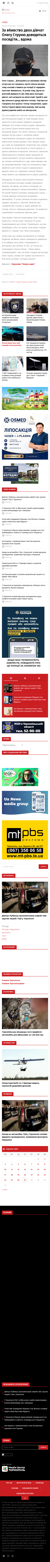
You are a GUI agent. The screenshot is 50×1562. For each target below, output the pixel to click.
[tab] (11, 678)
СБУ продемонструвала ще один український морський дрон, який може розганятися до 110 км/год (36, 347)
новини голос (8, 274)
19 (18, 1175)
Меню (44, 11)
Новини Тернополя (11, 980)
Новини (4, 22)
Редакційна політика (25, 1493)
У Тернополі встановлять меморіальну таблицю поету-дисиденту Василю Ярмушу (24, 586)
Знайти (43, 867)
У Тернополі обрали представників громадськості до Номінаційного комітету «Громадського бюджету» (23, 531)
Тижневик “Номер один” (23, 264)
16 (45, 1170)
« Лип (4, 1189)
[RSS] (13, 3)
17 (5, 1175)
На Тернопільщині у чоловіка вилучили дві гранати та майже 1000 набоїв (23, 575)
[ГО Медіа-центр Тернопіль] (25, 1468)
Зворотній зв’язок (24, 1483)
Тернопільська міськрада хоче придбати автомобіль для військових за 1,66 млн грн (22, 1033)
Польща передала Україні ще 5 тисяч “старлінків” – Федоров (36, 375)
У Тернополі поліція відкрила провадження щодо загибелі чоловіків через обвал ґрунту (21, 597)
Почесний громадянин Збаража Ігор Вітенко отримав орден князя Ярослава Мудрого (23, 520)
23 (45, 1175)
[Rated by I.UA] (25, 1455)
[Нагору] (25, 1498)
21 (31, 1175)
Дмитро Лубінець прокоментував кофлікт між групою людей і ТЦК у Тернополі (24, 498)
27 (25, 1180)
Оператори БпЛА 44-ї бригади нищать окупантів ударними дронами (21, 564)
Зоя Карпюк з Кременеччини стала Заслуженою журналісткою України (21, 542)
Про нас (9, 1483)
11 (11, 1170)
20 (25, 1175)
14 (32, 1170)
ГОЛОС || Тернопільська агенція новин (23, 282)
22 (38, 1175)
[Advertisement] (25, 1242)
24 (5, 1180)
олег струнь (20, 274)
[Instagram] (8, 3)
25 (12, 1180)
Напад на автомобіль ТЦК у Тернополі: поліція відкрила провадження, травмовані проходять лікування (24, 553)
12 (18, 1170)
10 (5, 1170)
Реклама (14, 1488)
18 (12, 1175)
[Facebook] (4, 3)
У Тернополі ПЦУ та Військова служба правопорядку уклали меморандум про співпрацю (23, 509)
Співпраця (39, 1483)
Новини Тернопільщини (13, 983)
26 (18, 1180)
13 (25, 1170)
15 (38, 1170)
